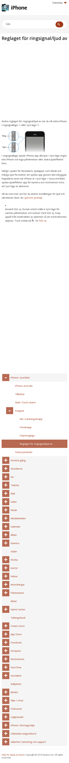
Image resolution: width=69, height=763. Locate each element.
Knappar (19, 410)
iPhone (19, 7)
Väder (14, 551)
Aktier (14, 601)
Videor (14, 576)
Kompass (16, 650)
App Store (16, 634)
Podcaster (16, 708)
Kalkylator (16, 683)
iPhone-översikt (24, 385)
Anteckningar (18, 584)
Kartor (14, 568)
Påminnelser (17, 592)
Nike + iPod (17, 700)
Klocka (14, 559)
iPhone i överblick (20, 377)
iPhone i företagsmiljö (23, 725)
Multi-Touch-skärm (25, 402)
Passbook (16, 642)
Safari (14, 501)
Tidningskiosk (18, 617)
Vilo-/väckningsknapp (31, 419)
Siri (12, 476)
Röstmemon (17, 659)
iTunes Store (18, 626)
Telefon (15, 485)
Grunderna (16, 468)
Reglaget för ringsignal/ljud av (36, 443)
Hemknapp (26, 427)
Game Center (18, 609)
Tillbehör (20, 394)
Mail (13, 493)
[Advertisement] (34, 82)
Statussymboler (24, 452)
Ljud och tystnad (33, 197)
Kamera (15, 543)
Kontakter (16, 675)
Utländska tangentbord (23, 733)
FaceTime (16, 667)
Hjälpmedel (17, 717)
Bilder (14, 534)
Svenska (57, 2)
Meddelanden (18, 518)
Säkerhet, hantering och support (28, 741)
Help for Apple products (13, 754)
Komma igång (18, 460)
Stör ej (42, 220)
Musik (14, 510)
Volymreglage (27, 435)
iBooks (14, 692)
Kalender (16, 526)
